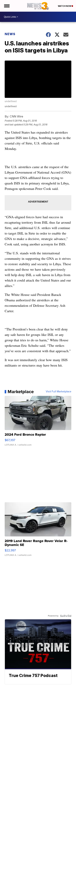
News (10, 34)
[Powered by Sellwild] (65, 615)
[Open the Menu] (6, 6)
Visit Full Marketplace (58, 391)
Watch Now (65, 6)
